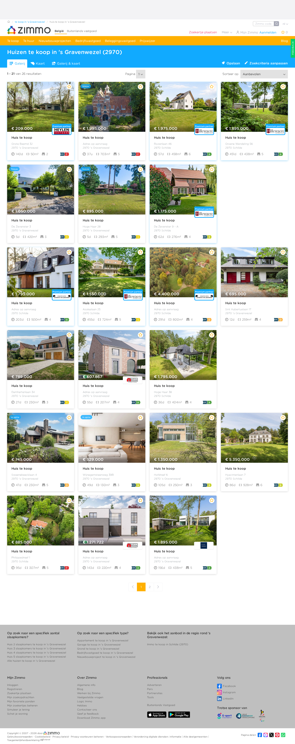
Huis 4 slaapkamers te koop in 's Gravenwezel (36, 652)
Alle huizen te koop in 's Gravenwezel (31, 660)
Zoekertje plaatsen (203, 32)
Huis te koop (21, 138)
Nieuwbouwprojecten (55, 41)
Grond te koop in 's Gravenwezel (98, 648)
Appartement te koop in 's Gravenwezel (102, 640)
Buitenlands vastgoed (82, 31)
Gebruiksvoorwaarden (20, 736)
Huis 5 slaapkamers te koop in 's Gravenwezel (36, 656)
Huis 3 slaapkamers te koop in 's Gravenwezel (36, 648)
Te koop (13, 41)
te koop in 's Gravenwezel (30, 21)
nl (284, 23)
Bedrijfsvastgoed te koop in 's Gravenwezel (105, 652)
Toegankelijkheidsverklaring (23, 740)
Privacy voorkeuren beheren (87, 736)
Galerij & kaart (68, 63)
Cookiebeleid (43, 736)
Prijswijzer (147, 41)
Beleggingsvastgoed (120, 41)
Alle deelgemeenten (195, 736)
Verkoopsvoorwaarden (119, 736)
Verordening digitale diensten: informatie (158, 736)
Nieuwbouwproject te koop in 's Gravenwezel (106, 656)
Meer (226, 32)
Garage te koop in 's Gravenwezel (99, 644)
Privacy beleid (60, 736)
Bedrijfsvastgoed (88, 41)
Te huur (28, 41)
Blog (284, 41)
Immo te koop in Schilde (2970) (167, 644)
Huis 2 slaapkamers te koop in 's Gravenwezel (36, 644)
